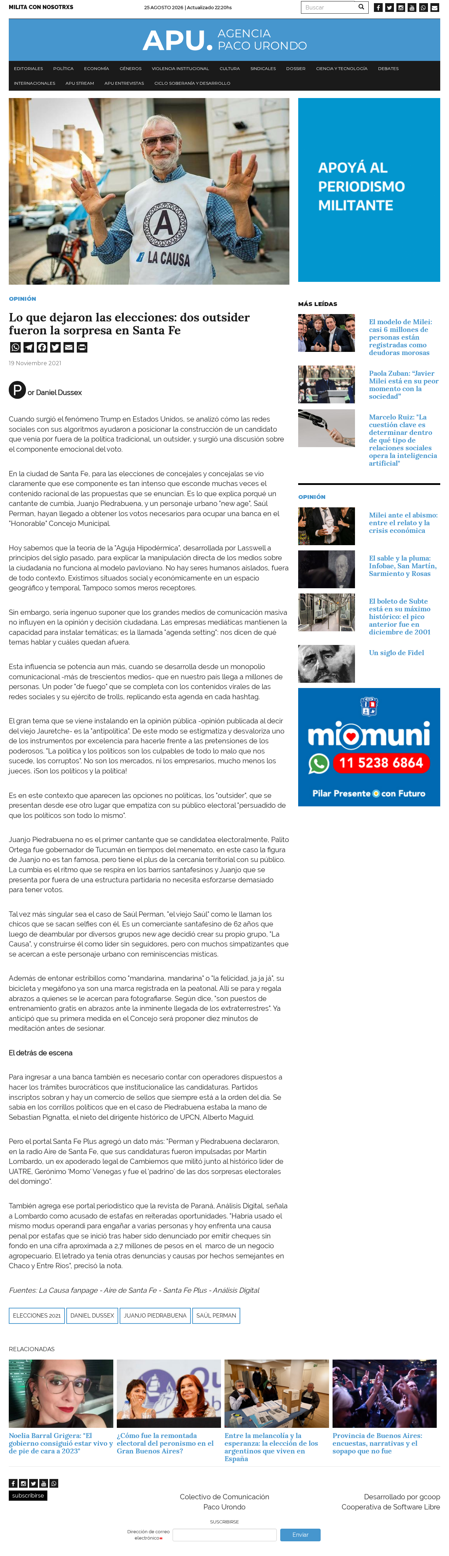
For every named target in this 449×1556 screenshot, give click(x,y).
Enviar (301, 1534)
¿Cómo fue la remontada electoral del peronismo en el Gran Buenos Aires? (165, 1443)
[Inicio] (224, 39)
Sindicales (263, 68)
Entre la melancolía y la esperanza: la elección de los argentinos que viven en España (271, 1447)
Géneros (130, 68)
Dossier (296, 68)
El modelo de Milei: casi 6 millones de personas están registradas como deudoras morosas (400, 337)
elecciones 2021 (37, 1315)
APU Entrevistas (124, 83)
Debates (388, 68)
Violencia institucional (180, 68)
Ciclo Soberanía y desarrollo (192, 83)
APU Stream (80, 83)
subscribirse (28, 1495)
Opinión (22, 299)
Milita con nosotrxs (41, 7)
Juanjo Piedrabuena (155, 1315)
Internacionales (34, 83)
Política (63, 68)
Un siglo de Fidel (396, 652)
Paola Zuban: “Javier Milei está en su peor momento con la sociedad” (404, 385)
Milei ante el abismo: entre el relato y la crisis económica (403, 522)
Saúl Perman (216, 1315)
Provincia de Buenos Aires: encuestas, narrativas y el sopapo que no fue (377, 1443)
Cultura (230, 68)
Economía (96, 68)
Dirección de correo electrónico (148, 1535)
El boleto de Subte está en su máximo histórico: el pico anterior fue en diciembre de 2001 (399, 617)
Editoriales (28, 68)
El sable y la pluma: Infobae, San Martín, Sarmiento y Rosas (403, 566)
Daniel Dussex (92, 1315)
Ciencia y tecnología (342, 68)
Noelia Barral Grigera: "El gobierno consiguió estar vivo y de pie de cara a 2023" (61, 1443)
